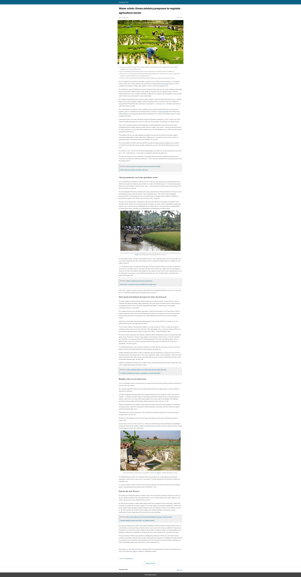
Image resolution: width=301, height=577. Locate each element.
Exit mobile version (150, 575)
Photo (136, 254)
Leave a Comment (150, 563)
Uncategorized (129, 558)
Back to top (179, 570)
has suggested (165, 83)
